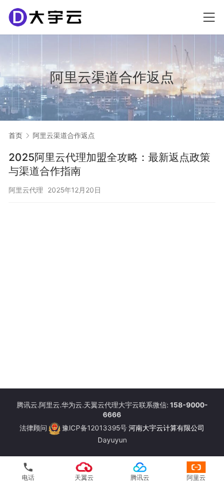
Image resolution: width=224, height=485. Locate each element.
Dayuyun (112, 440)
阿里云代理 (26, 190)
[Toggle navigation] (209, 17)
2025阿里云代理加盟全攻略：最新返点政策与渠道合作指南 (109, 164)
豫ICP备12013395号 (94, 428)
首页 (15, 135)
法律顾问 (33, 428)
